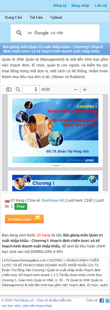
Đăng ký (60, 5)
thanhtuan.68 (53, 200)
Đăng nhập (80, 5)
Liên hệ (101, 5)
